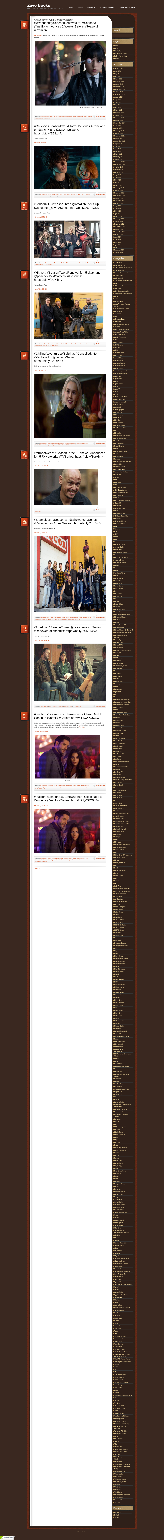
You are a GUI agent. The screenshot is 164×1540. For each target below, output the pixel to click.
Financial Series (119, 738)
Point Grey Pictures (120, 1147)
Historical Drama (119, 857)
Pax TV (116, 1122)
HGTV (116, 852)
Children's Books (119, 508)
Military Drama (119, 987)
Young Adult (118, 1500)
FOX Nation (118, 756)
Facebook (117, 1512)
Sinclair (116, 1240)
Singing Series (119, 1245)
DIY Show (117, 660)
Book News (118, 441)
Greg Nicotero (118, 826)
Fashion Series (119, 725)
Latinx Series (118, 912)
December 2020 (119, 162)
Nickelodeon (118, 1071)
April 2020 (117, 182)
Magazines (117, 951)
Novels (116, 1081)
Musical (116, 1018)
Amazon (42, 262)
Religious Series (62, 787)
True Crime (117, 1387)
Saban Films (118, 1199)
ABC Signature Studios (121, 291)
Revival (116, 1186)
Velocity (116, 1441)
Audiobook (117, 407)
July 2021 (117, 146)
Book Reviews (119, 443)
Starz (116, 1302)
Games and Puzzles (121, 806)
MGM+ (116, 982)
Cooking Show (119, 560)
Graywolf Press (119, 819)
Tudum (116, 1393)
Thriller (55, 196)
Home (116, 45)
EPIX (116, 710)
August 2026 (118, 68)
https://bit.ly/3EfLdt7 (40, 143)
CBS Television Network (122, 500)
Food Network (118, 746)
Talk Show (117, 1328)
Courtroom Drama (120, 562)
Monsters (85, 443)
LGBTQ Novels (119, 927)
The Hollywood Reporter (122, 1352)
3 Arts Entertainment (121, 273)
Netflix (85, 116)
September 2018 (119, 232)
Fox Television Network (121, 762)
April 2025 (117, 107)
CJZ (115, 531)
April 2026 (117, 76)
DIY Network (118, 658)
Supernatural (47, 118)
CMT (115, 534)
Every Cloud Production (122, 715)
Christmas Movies (120, 521)
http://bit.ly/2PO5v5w (41, 731)
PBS (115, 1124)
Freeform (117, 769)
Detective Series (68, 858)
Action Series (47, 194)
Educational (118, 697)
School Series (118, 1202)
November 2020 (119, 164)
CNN (115, 539)
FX (79, 510)
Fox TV (116, 764)
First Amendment (119, 743)
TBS (115, 1333)
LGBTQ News (118, 922)
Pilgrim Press (118, 1132)
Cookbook (117, 555)
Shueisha (117, 1238)
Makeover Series (119, 961)
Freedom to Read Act (121, 767)
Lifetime (116, 938)
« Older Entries (39, 869)
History (116, 860)
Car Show (117, 474)
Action (42, 194)
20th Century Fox (120, 265)
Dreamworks (118, 689)
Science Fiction (43, 445)
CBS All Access (119, 485)
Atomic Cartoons (119, 399)
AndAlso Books (119, 355)
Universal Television (120, 1431)
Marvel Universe (119, 969)
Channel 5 (117, 505)
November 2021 (119, 136)
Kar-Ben (117, 904)
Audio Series (118, 404)
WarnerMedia (118, 1474)
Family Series (118, 720)
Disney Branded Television (123, 625)
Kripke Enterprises (120, 907)
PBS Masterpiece (120, 1127)
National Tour (118, 1034)
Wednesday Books (120, 1482)
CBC (115, 480)
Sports (116, 1289)
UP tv (116, 1436)
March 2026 (118, 79)
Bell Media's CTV (120, 428)
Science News (119, 1210)
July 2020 (117, 175)
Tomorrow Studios (120, 1374)
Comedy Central (119, 544)
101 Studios (118, 262)
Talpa (116, 1331)
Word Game (118, 1492)
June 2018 (117, 240)
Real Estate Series (120, 1171)
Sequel (41, 118)
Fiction (116, 736)
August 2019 (118, 203)
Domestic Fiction (119, 671)
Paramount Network (120, 1109)
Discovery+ (118, 620)
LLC (115, 948)
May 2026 (117, 74)
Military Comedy (119, 984)
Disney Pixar (118, 648)
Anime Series (118, 368)
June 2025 (117, 102)
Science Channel (119, 1204)
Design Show (118, 604)
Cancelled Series (52, 443)
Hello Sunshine (119, 850)
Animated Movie (119, 363)
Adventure (50, 785)
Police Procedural (53, 787)
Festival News (119, 733)
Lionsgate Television (121, 945)
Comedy (42, 116)
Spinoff (41, 196)
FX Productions (119, 798)
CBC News (117, 482)
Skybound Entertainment (122, 1258)
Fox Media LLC (119, 754)
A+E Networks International (123, 281)
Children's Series (119, 511)
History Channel (119, 863)
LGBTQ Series (119, 930)
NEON (116, 1058)
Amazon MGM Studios (121, 329)
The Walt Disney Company (123, 1359)
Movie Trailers (119, 1005)
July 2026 (117, 71)
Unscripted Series (120, 1433)
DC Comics (118, 594)
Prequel (116, 1158)
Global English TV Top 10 (122, 813)
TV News (117, 1403)
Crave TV (117, 570)
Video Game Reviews (121, 1449)
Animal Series (118, 360)
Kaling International (120, 901)
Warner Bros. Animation (122, 1464)
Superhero (117, 1315)
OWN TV (117, 1097)
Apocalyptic (118, 378)
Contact (116, 58)
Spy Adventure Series (121, 1295)
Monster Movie (119, 995)
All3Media (117, 321)
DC (115, 591)
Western (117, 1484)
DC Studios (118, 596)
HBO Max (117, 842)
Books (116, 48)
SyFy (52, 196)
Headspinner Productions (122, 844)
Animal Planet (118, 358)
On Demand (118, 1086)
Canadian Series (119, 467)
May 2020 (117, 180)
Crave (116, 568)
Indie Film (117, 886)
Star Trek (117, 1300)
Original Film (118, 1092)
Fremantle (117, 774)
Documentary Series (121, 666)
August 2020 (118, 172)
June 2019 (117, 208)
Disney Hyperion (119, 640)
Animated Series (119, 366)
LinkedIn (117, 1515)
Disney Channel (119, 627)
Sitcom (116, 1248)
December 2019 (119, 193)
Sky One (42, 345)
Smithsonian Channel (121, 1263)
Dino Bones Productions (122, 614)
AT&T (67, 262)
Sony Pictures (119, 1269)
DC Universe (118, 599)
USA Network (69, 196)
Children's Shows (119, 513)
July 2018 (117, 237)
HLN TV (116, 865)
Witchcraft (77, 445)
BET (115, 430)
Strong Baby (118, 1305)
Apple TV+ (117, 389)
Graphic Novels (119, 816)
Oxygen (116, 1099)
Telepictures (118, 1346)
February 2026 (119, 81)
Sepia (116, 1215)
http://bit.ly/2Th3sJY (40, 532)
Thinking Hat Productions (122, 1362)
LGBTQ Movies (119, 920)
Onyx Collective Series (121, 1089)
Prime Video (118, 1160)
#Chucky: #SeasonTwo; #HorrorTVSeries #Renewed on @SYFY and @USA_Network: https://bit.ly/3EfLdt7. (69, 130)
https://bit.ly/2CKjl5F (40, 289)
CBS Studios (118, 498)
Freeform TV (118, 772)
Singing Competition (120, 1243)
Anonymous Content (121, 373)
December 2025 (119, 87)
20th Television (119, 270)
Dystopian (117, 692)
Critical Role (118, 581)
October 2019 (118, 198)
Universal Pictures (120, 1421)
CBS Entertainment (120, 490)
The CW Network (119, 1349)
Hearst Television (120, 847)
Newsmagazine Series (121, 1066)
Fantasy (86, 785)
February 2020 (119, 188)
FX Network (84, 510)
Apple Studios (118, 384)
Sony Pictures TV (120, 1274)
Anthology (117, 376)
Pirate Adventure (119, 1134)
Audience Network (73, 262)
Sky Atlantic (118, 1251)
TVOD (116, 1411)
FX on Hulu (118, 795)
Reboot (116, 1176)
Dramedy (85, 343)
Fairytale (117, 717)
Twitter (116, 1517)
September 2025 (119, 94)
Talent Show (118, 1326)
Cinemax (117, 529)
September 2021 (119, 141)
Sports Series (118, 1292)
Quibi (116, 1168)
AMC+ (116, 350)
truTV (116, 1390)
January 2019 (118, 221)
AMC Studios (118, 345)
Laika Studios (118, 909)
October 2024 (118, 120)
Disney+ (117, 655)
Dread (116, 686)
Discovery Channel (120, 617)
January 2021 (118, 159)
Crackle (116, 565)
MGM (116, 977)
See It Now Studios (120, 1212)
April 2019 (117, 214)
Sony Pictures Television (122, 1271)
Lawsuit (116, 914)
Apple (116, 381)
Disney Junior (118, 642)
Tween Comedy (119, 1413)
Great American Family (121, 821)
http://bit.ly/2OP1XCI (41, 217)
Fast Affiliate (118, 728)
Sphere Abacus (119, 1282)
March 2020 (118, 185)
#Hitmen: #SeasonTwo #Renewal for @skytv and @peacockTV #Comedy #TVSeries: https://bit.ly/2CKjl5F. (67, 276)
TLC (115, 1369)
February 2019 (119, 219)
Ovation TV (118, 1094)
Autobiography (119, 410)
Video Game (118, 1446)
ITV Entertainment (120, 894)
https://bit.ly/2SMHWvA (41, 640)
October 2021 (118, 138)
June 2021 (117, 149)
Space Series (118, 1276)
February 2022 (119, 131)
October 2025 (118, 92)
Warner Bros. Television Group (63, 619)
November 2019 (119, 195)
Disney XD (117, 653)
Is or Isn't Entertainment (122, 891)
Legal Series (118, 917)
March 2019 (118, 216)
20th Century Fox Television (123, 268)
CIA (115, 526)
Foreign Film (118, 751)
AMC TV (117, 347)
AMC (116, 340)
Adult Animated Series (121, 308)
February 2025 (119, 112)
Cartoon (116, 477)
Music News (118, 1013)
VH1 (115, 1444)
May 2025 (117, 105)
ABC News (117, 288)
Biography (117, 51)
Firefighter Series (119, 741)
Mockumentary (119, 992)
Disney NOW (118, 645)
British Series (118, 456)
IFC (115, 883)
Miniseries (117, 990)
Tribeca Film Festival (121, 1382)
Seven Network (119, 1220)
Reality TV (117, 1173)
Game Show (118, 803)
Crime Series (59, 343)
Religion (69, 860)
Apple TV (117, 386)
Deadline (117, 601)
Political (116, 1153)
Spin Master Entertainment (123, 1284)
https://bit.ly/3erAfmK (41, 466)
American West (119, 353)
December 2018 (119, 224)
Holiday (116, 868)
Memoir (116, 974)
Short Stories (118, 1225)
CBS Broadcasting (120, 487)
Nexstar (116, 1069)
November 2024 (119, 118)
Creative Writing (119, 573)
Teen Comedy (118, 1339)
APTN (116, 391)
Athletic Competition (120, 397)
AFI (115, 316)
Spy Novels (118, 1297)
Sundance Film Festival (122, 1308)
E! (115, 694)
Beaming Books (119, 425)
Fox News (117, 759)
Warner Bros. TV (75, 619)
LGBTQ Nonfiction (120, 925)
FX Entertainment (120, 790)
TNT (115, 1372)
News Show (118, 1064)
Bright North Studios (120, 451)
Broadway (117, 459)
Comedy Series (49, 116)
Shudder (117, 1235)
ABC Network (118, 286)
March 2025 (118, 110)
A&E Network (118, 278)
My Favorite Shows (120, 53)
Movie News (118, 1000)
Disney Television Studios (122, 650)
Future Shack (118, 785)
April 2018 (117, 245)
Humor (83, 194)
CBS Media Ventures (121, 492)
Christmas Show (119, 524)
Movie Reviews (119, 1002)
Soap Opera (118, 1266)
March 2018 (118, 247)
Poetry (116, 1145)
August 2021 (118, 144)
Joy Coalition (118, 899)
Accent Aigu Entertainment (123, 294)
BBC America (118, 415)
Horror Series (80, 116)
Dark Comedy (57, 116)
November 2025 (119, 89)
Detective (117, 607)
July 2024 (117, 125)
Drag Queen (118, 676)
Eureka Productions (120, 712)
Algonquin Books (119, 319)
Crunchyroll (118, 583)
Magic (40, 860)
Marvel (116, 966)
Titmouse (117, 1367)
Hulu (115, 878)
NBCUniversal (118, 1047)
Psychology (118, 1166)
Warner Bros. (51, 619)
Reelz (116, 1179)
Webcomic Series (120, 1479)
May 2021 (117, 151)
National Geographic (120, 1031)
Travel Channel (119, 1377)
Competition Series (120, 552)
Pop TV (116, 1155)
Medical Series (119, 971)
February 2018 (119, 250)
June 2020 (117, 177)
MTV (115, 1008)
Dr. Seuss (117, 673)
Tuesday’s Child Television (123, 1395)
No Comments (100, 116)
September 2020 (119, 169)
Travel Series (118, 1380)
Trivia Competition (120, 1385)
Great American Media (121, 824)
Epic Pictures (118, 707)
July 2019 (117, 206)
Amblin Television (120, 337)
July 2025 (117, 99)
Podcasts (117, 1142)
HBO (115, 839)
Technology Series (120, 1336)
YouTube (117, 1502)
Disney (116, 622)
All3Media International (121, 324)
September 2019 (119, 201)
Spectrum (117, 1279)
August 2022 (118, 128)
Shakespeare (118, 1223)
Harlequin (117, 837)
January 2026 (118, 84)
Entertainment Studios (121, 705)
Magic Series (118, 956)
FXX (115, 800)
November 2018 (119, 227)
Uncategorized (119, 1419)
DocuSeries (118, 668)
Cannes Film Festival (121, 472)
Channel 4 (117, 503)
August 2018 (118, 234)
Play (115, 1140)
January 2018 (118, 252)
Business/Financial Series (122, 461)
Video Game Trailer (120, 1452)
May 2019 (117, 211)
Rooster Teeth (118, 1194)
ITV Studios (118, 896)
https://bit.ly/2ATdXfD (41, 370)
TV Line (81, 727)
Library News (118, 935)
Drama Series (68, 116)
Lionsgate (117, 940)
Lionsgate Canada (120, 943)
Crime (116, 575)
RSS (135, 15)
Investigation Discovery (122, 888)
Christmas (117, 518)
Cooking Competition (121, 557)
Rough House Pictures (121, 1197)
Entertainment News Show (122, 702)
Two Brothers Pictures (121, 1416)
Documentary (118, 663)
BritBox (116, 454)
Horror (74, 116)
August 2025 (118, 97)
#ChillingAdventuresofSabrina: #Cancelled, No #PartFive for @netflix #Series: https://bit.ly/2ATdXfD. (65, 357)
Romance (117, 1189)
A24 (115, 283)
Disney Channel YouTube (122, 632)
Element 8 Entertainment (122, 699)
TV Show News (62, 196)
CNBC (116, 537)
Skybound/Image (119, 1261)
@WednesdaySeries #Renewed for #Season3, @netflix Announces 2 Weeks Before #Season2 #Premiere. (66, 26)
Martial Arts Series (120, 964)
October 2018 (118, 229)
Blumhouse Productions (122, 435)
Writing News (118, 1497)
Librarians (117, 933)
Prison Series (118, 1163)
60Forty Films (118, 275)
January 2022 (118, 133)
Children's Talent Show (121, 516)
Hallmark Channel (120, 829)
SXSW (116, 1321)
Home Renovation (120, 870)
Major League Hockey (121, 958)
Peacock (37, 345)
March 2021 (118, 154)
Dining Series (118, 612)
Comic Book (118, 549)
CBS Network (118, 495)
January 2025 (118, 115)
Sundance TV (118, 1313)
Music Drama (118, 1010)
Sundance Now (119, 1310)
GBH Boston (118, 811)
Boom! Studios (119, 446)
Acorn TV (117, 296)
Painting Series (119, 1102)
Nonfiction (117, 1079)
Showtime (85, 617)
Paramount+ (118, 1119)
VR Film (117, 1454)
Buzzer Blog (118, 464)
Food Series (118, 749)
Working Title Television (122, 1495)
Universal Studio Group (121, 1424)
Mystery (117, 1023)
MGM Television (119, 979)
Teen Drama (62, 445)
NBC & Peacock (119, 1041)
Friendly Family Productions (123, 780)
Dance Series (118, 586)
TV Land (117, 1398)
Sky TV (47, 345)
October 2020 (118, 167)
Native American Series (122, 1036)
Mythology (41, 787)
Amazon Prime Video (50, 262)
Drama (63, 116)
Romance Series (77, 617)
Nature (116, 1039)
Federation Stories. (120, 730)
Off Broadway (118, 1084)
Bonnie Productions (120, 438)
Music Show (118, 1015)
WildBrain (117, 1487)
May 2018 (117, 242)
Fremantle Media (119, 777)
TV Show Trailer (119, 1408)
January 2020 (118, 190)
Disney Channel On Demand (123, 630)
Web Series (118, 1476)
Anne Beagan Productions (122, 371)
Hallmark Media (119, 831)
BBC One (117, 420)
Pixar (116, 1137)
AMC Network (118, 342)
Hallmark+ (117, 834)
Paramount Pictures (120, 1112)
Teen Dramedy (119, 1344)
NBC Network (118, 1044)
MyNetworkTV (119, 1021)
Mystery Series (119, 1026)
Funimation (117, 782)
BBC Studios (118, 423)
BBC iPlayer (118, 417)
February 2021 (119, 157)
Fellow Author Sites (120, 56)
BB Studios (118, 412)
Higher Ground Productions (123, 855)
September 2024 (119, 123)
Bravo (116, 448)
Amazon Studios (61, 262)
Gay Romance (119, 808)
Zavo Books (38, 5)
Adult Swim (118, 311)
